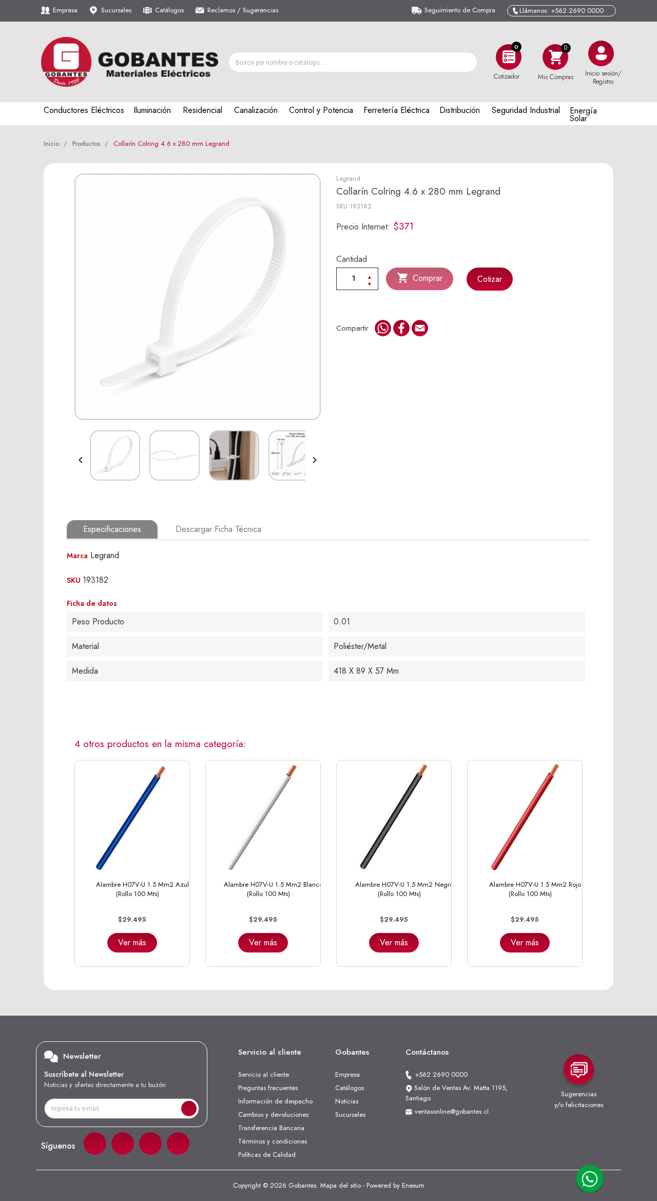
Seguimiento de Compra (459, 10)
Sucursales (116, 10)
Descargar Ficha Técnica (218, 529)
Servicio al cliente (263, 1074)
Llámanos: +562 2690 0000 (561, 10)
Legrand (348, 178)
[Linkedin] (150, 1143)
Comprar (419, 278)
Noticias (346, 1101)
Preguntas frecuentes (268, 1088)
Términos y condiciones (272, 1141)
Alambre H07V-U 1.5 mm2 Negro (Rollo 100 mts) (404, 889)
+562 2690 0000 (441, 1074)
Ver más (132, 942)
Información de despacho (275, 1101)
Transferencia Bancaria (271, 1128)
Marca (77, 555)
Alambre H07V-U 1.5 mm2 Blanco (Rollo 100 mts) (273, 889)
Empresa (65, 10)
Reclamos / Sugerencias (242, 10)
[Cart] (555, 56)
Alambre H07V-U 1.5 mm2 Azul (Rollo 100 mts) (142, 889)
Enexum (413, 1185)
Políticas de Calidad (267, 1154)
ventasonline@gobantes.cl (452, 1111)
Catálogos (169, 10)
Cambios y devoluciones (273, 1114)
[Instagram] (122, 1143)
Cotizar (489, 279)
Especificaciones (112, 529)
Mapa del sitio (340, 1185)
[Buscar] (466, 62)
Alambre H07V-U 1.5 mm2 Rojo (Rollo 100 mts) (535, 889)
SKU (341, 206)
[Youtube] (178, 1143)
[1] (189, 1108)
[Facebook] (95, 1143)
